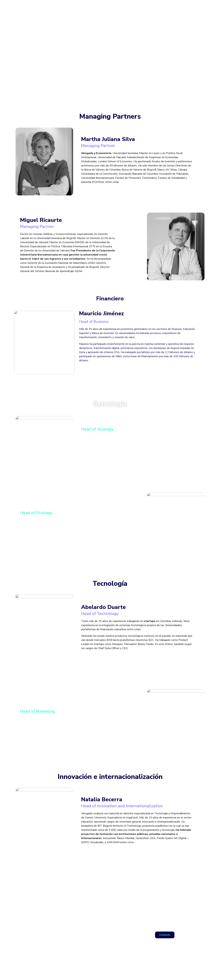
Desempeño (172, 7)
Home (129, 7)
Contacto (197, 7)
